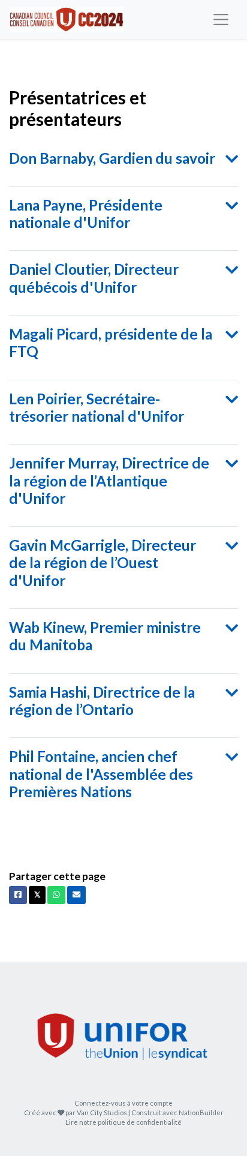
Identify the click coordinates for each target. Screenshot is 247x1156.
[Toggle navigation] (220, 19)
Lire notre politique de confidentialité (123, 1122)
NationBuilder (201, 1112)
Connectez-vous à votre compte (123, 1103)
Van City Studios (102, 1112)
